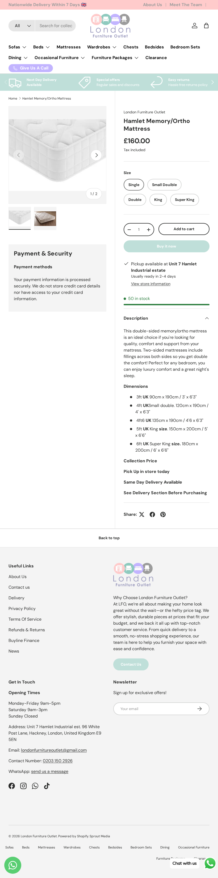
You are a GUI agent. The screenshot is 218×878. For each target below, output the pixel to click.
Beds (26, 847)
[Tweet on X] (141, 514)
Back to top (109, 537)
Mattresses (69, 47)
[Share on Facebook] (152, 514)
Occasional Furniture (193, 847)
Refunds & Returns (27, 630)
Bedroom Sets (185, 47)
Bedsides (154, 47)
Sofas (9, 847)
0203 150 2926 (58, 761)
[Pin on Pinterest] (163, 514)
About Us (152, 4)
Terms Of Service (25, 619)
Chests (131, 47)
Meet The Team (186, 4)
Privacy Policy (22, 608)
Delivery (16, 598)
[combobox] (42, 25)
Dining (165, 847)
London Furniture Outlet (144, 112)
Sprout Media (100, 836)
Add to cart (184, 228)
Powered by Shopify (73, 836)
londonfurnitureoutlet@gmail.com (54, 750)
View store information (150, 283)
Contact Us (131, 664)
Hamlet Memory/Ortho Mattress (46, 98)
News (14, 651)
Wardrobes (72, 847)
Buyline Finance (24, 640)
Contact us (19, 587)
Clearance (156, 57)
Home (13, 98)
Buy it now (166, 246)
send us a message (49, 771)
